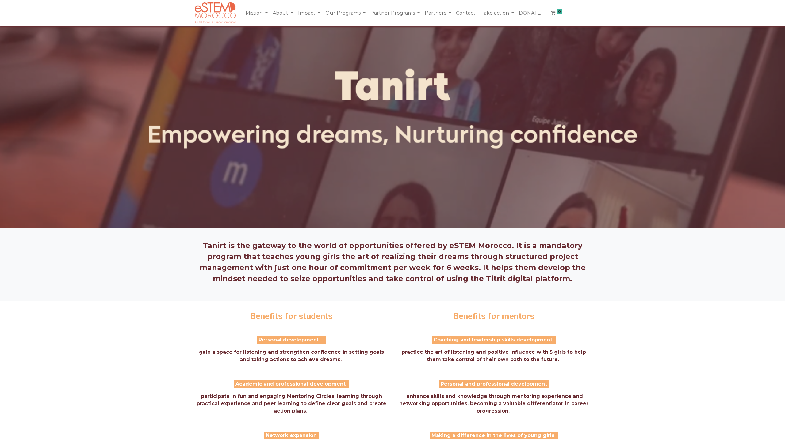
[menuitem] (466, 13)
